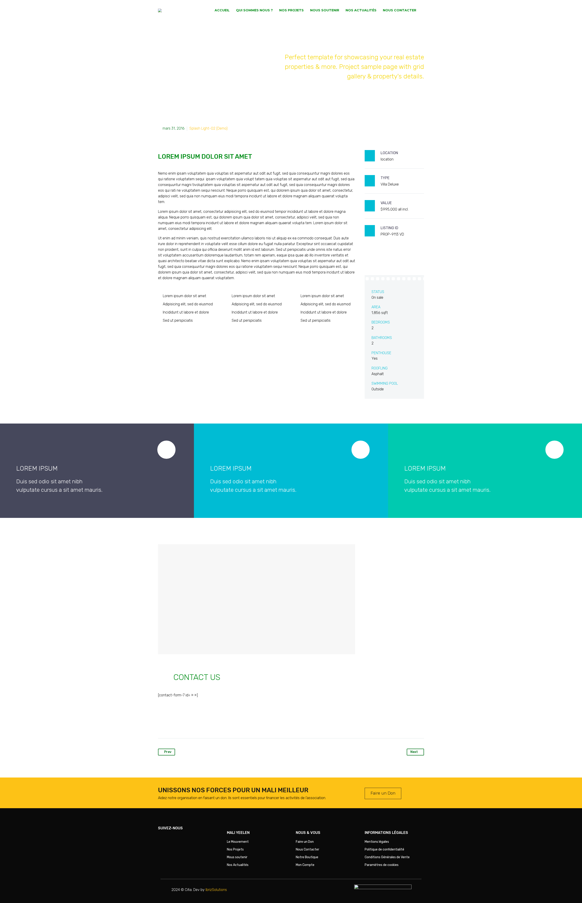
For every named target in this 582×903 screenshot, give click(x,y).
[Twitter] (170, 724)
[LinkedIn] (196, 724)
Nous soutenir (324, 10)
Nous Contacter (399, 10)
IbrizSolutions (216, 890)
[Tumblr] (188, 724)
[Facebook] (162, 724)
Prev (167, 752)
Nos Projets (291, 10)
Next (414, 752)
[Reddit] (205, 724)
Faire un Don (383, 793)
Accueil (222, 10)
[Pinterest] (179, 724)
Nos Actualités (361, 10)
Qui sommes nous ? (254, 10)
